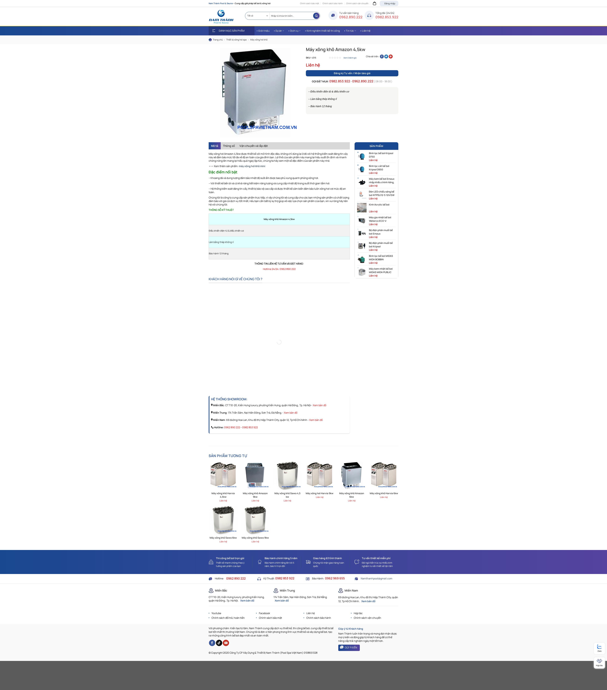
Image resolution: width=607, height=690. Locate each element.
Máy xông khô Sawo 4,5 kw (287, 495)
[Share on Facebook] (382, 56)
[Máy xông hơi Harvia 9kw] (319, 475)
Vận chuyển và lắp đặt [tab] (253, 146)
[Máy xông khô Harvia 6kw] (383, 475)
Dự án (279, 30)
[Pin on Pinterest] (391, 56)
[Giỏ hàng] (374, 3)
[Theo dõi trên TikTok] (219, 643)
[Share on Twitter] (386, 56)
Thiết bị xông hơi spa (236, 39)
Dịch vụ (294, 30)
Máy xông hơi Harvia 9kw (319, 493)
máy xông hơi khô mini (252, 166)
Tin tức (350, 30)
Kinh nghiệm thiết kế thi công (323, 30)
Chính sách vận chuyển (357, 3)
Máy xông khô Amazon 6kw (351, 495)
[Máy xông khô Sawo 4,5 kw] (287, 475)
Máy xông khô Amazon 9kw (255, 495)
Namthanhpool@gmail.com (376, 578)
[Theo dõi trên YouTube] (226, 643)
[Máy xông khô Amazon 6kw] (351, 475)
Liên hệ (366, 30)
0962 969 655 (335, 578)
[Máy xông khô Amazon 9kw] (255, 475)
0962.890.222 (350, 17)
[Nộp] (316, 16)
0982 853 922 (250, 427)
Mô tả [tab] (214, 146)
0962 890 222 (232, 427)
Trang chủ (218, 39)
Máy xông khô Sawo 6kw (223, 537)
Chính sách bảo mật (309, 3)
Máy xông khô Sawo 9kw (255, 537)
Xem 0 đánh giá (349, 57)
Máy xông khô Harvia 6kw (384, 493)
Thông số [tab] (229, 146)
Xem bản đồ (319, 405)
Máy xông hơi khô (258, 39)
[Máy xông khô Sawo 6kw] (223, 520)
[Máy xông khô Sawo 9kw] (255, 520)
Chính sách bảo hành (332, 3)
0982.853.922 (386, 17)
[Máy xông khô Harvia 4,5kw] (223, 475)
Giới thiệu (264, 30)
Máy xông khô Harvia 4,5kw (223, 495)
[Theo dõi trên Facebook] (212, 643)
